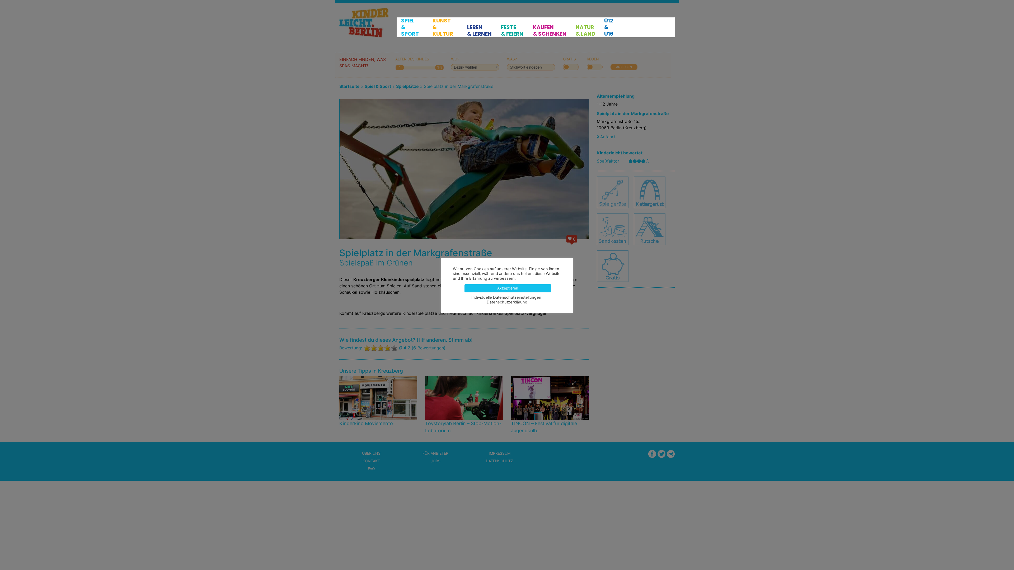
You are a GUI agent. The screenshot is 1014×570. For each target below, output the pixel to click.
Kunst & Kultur (443, 27)
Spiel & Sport (410, 27)
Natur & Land (585, 30)
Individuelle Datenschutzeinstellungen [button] (506, 297)
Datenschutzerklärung (507, 302)
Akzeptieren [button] (507, 288)
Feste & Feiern (512, 30)
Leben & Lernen (479, 30)
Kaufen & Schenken (549, 30)
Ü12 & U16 (608, 27)
